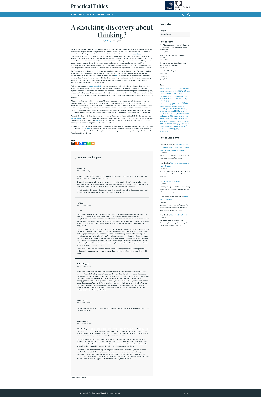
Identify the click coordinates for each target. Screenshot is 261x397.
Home (73, 14)
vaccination (164, 131)
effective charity (179, 101)
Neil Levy (108, 41)
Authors (90, 14)
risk (182, 124)
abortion (163, 88)
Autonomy (180, 90)
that (116, 76)
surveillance (164, 129)
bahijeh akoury (82, 300)
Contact (100, 14)
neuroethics (171, 113)
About (81, 14)
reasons (173, 121)
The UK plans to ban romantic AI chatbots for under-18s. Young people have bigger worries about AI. (174, 47)
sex (164, 126)
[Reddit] (77, 143)
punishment (164, 121)
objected (98, 120)
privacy (184, 116)
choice (177, 93)
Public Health (182, 119)
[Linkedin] (85, 143)
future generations (166, 106)
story (95, 49)
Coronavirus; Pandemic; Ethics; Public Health (173, 97)
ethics (180, 103)
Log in (186, 393)
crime (172, 101)
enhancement (166, 104)
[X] (73, 143)
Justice (177, 109)
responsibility (173, 124)
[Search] (188, 14)
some (88, 129)
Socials (110, 14)
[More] (93, 143)
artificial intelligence (166, 91)
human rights (166, 108)
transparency (183, 129)
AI (175, 88)
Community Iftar (165, 76)
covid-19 (164, 101)
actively (98, 86)
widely (135, 54)
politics (177, 116)
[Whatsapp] (89, 143)
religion (179, 121)
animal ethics (184, 88)
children (167, 93)
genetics (175, 106)
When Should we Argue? (168, 71)
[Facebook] (81, 143)
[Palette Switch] (183, 15)
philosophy (166, 116)
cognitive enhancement (169, 96)
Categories (163, 31)
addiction (170, 88)
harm (182, 106)
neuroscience (183, 114)
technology (173, 129)
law (184, 109)
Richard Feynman (77, 118)
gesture (93, 86)
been (139, 54)
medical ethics (169, 110)
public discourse (168, 118)
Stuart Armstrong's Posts (176, 126)
